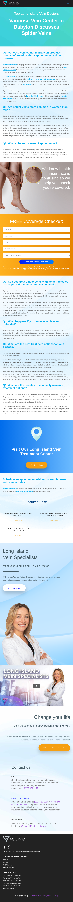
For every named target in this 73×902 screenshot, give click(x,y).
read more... (19, 520)
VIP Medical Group (34, 896)
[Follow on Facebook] (4, 847)
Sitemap (55, 896)
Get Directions (37, 465)
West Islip (6, 860)
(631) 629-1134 (41, 802)
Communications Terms (60, 266)
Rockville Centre (8, 867)
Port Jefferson (7, 865)
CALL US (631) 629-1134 (54, 748)
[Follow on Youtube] (8, 847)
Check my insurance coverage (36, 262)
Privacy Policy (8, 268)
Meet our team (14, 588)
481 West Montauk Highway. (34, 826)
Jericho (5, 862)
